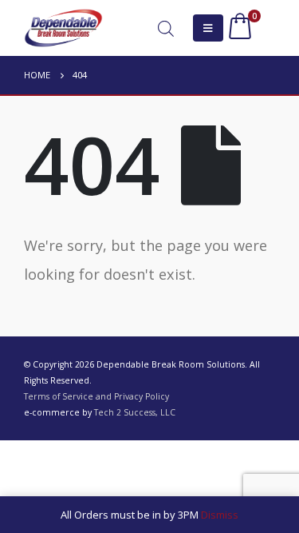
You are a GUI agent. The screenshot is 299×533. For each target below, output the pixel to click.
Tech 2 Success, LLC (134, 412)
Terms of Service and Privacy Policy (96, 396)
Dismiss (219, 514)
